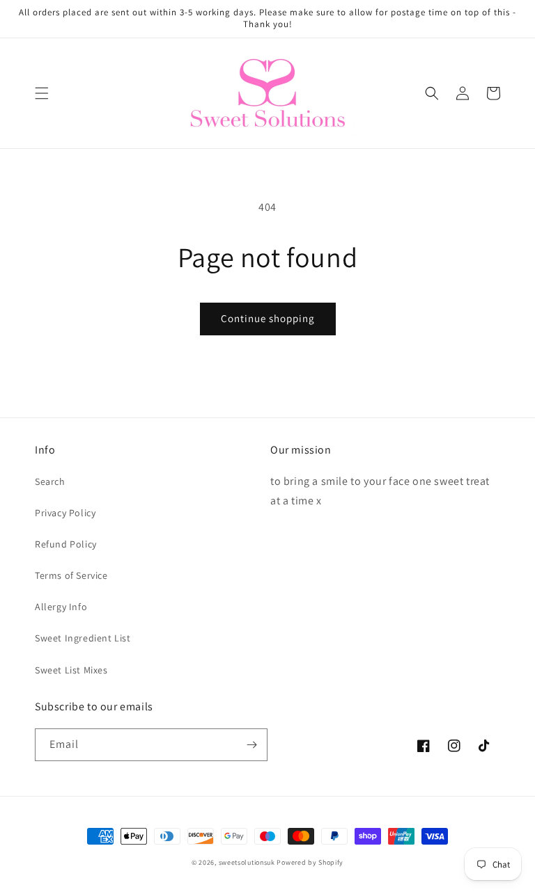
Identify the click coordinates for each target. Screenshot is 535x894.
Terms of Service (71, 575)
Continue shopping (268, 318)
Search (50, 481)
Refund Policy (66, 544)
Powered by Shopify (310, 862)
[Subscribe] (251, 744)
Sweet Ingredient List (83, 638)
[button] (41, 93)
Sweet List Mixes (71, 670)
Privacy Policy (65, 512)
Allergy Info (61, 606)
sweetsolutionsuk (247, 862)
